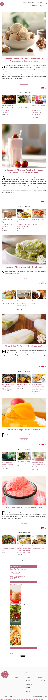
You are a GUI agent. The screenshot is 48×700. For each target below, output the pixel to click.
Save (43, 283)
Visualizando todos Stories (16, 584)
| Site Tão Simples (28, 691)
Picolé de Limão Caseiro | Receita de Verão (24, 346)
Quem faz (28, 672)
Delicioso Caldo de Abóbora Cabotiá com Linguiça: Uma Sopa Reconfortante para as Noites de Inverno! (24, 224)
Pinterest (16, 672)
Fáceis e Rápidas (14, 577)
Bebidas (12, 571)
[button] (46, 4)
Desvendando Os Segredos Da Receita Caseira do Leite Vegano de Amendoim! (8, 224)
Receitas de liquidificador (17, 576)
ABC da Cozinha (14, 568)
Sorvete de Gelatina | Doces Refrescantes (24, 507)
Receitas (40, 2)
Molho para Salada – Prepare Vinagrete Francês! (8, 465)
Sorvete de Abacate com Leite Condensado (24, 267)
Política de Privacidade (29, 681)
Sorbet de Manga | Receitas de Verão (24, 429)
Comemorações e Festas (36, 5)
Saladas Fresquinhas (16, 572)
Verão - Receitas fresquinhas (18, 569)
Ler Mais (24, 83)
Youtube (16, 677)
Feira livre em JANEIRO (26, 699)
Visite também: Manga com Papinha (29, 686)
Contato (28, 677)
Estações (12, 578)
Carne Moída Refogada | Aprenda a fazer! (8, 548)
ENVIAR (22, 655)
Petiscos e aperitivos (16, 574)
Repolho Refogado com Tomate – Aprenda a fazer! (38, 222)
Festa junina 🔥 (32, 2)
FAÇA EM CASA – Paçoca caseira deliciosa (10, 699)
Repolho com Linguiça (37, 699)
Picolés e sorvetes (15, 573)
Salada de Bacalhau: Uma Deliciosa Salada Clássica (8, 387)
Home (24, 2)
